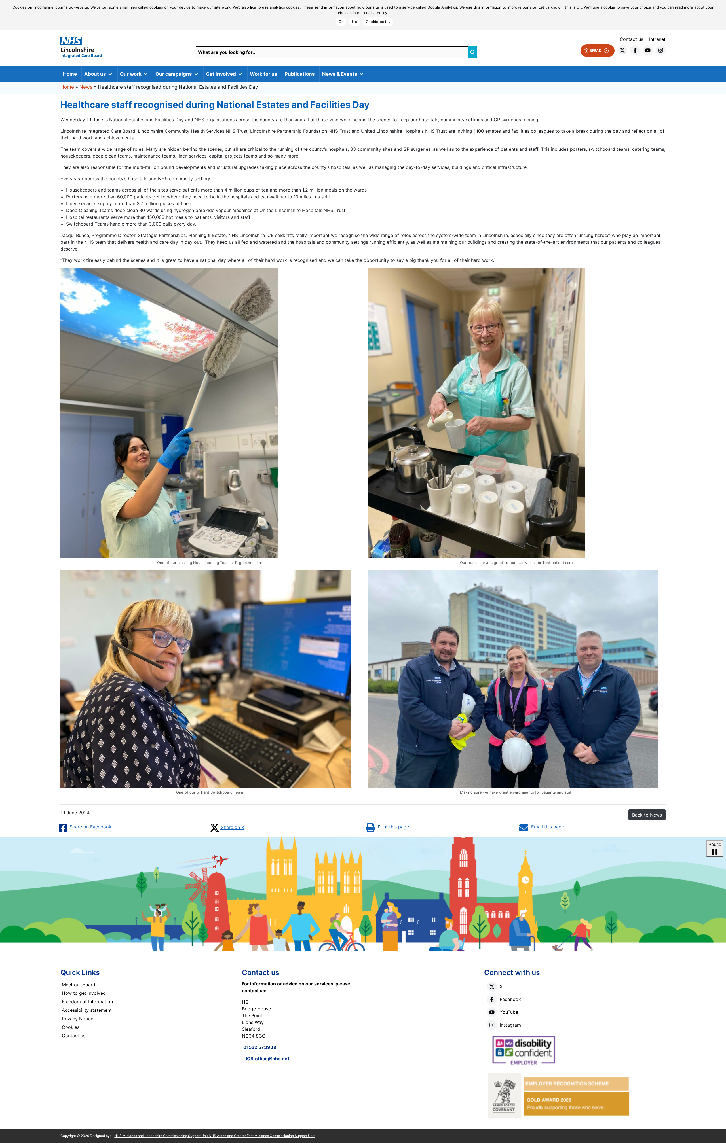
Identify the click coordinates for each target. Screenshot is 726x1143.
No (354, 21)
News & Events (339, 74)
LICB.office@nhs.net (266, 1058)
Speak (595, 50)
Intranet (657, 39)
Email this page (547, 827)
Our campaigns (173, 74)
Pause (714, 844)
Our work (131, 74)
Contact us (631, 39)
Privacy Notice (77, 1018)
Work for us (263, 74)
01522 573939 (260, 1047)
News (85, 87)
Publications (300, 74)
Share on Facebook (90, 827)
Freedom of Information (87, 1001)
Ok (341, 21)
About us (95, 74)
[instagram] (661, 50)
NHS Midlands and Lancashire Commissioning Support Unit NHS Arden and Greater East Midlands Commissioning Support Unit (214, 1136)
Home (70, 74)
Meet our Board (78, 984)
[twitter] (622, 50)
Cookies (70, 1027)
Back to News (647, 815)
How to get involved (84, 993)
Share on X (232, 827)
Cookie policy (378, 21)
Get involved (221, 74)
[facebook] (635, 50)
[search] (472, 52)
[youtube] (648, 50)
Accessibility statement (87, 1010)
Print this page (393, 827)
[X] (492, 987)
